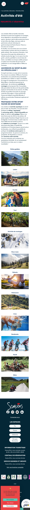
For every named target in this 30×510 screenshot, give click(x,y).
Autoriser (21, 508)
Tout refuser (10, 503)
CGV (15, 483)
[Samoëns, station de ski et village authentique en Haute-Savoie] (26, 3)
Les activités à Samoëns (8, 10)
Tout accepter (10, 499)
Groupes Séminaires (15, 439)
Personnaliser (10, 506)
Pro (15, 426)
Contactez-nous (15, 417)
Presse (15, 430)
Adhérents (15, 434)
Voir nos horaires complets (15, 467)
